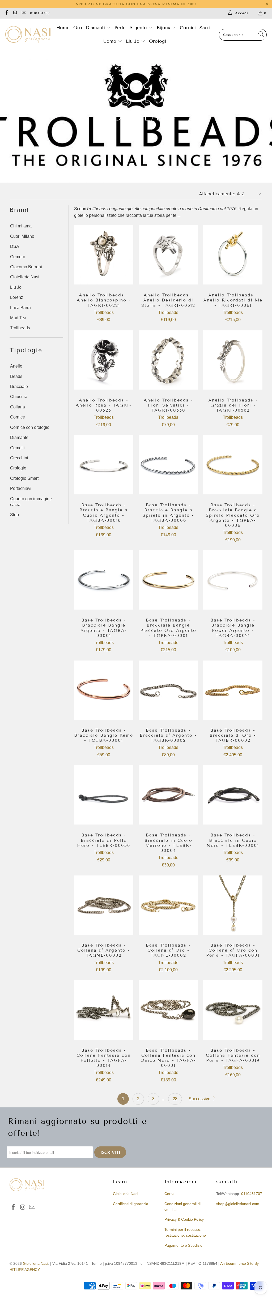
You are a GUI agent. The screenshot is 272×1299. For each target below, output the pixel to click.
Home (63, 28)
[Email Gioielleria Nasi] (23, 13)
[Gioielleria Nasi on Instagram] (14, 13)
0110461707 (40, 13)
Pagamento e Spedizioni (184, 1245)
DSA (14, 246)
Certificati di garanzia (130, 1204)
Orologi (157, 41)
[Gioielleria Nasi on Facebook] (6, 13)
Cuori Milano (22, 236)
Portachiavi (20, 488)
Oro (77, 28)
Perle (120, 28)
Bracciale (19, 386)
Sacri (204, 28)
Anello (16, 366)
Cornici (188, 28)
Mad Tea (18, 318)
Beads (16, 376)
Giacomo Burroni (26, 267)
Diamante (19, 437)
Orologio (18, 468)
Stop (14, 514)
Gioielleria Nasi (24, 277)
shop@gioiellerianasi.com (237, 1204)
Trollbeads (20, 328)
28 (175, 1099)
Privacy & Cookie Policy (184, 1219)
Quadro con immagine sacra (31, 502)
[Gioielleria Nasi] (27, 35)
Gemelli (17, 448)
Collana (17, 407)
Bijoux (164, 28)
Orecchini (19, 458)
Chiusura (18, 396)
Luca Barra (20, 307)
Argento (138, 28)
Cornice (17, 417)
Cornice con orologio (29, 427)
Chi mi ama (21, 226)
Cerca (169, 1194)
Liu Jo (133, 41)
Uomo (110, 41)
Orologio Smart (24, 478)
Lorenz (16, 297)
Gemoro (17, 256)
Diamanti (96, 28)
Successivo (200, 1099)
